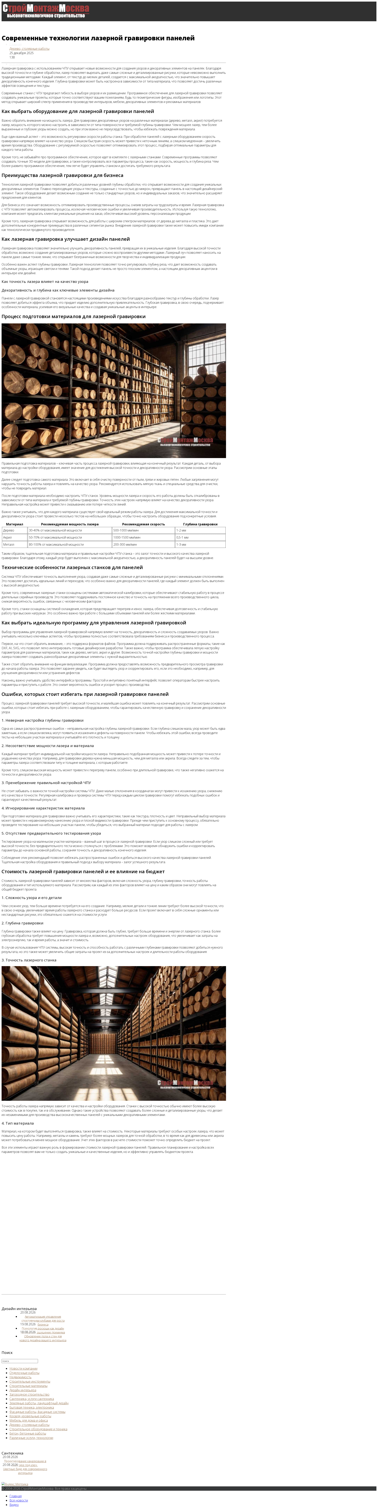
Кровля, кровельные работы (30, 1416)
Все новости (18, 64)
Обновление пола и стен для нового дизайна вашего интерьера (42, 1338)
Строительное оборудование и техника (38, 1429)
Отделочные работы (24, 1373)
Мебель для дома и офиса (28, 1420)
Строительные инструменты (29, 1381)
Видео (14, 1505)
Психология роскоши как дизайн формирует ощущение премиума (43, 1330)
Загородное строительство (29, 1394)
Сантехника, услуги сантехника (31, 1399)
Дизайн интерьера (22, 1390)
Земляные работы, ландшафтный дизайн (39, 1403)
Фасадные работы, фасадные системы (37, 1412)
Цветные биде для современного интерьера (25, 1471)
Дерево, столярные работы (29, 48)
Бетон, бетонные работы (27, 1433)
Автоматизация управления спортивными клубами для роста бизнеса (43, 1320)
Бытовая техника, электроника (31, 1407)
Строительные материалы (28, 1386)
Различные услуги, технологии (31, 1438)
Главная (15, 44)
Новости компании (23, 1368)
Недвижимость (20, 1377)
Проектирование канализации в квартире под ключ (25, 1463)
